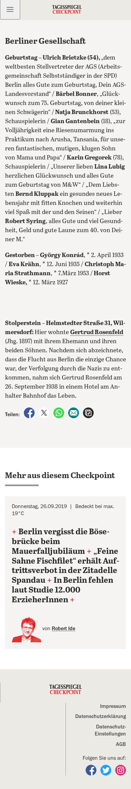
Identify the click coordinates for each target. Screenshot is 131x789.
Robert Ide (63, 628)
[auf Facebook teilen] (30, 412)
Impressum (113, 706)
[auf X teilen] (45, 412)
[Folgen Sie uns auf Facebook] (92, 770)
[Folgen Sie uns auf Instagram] (120, 770)
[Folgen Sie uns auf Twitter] (106, 770)
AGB (121, 744)
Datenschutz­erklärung (100, 716)
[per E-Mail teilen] (74, 412)
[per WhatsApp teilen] (59, 412)
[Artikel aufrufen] (88, 412)
